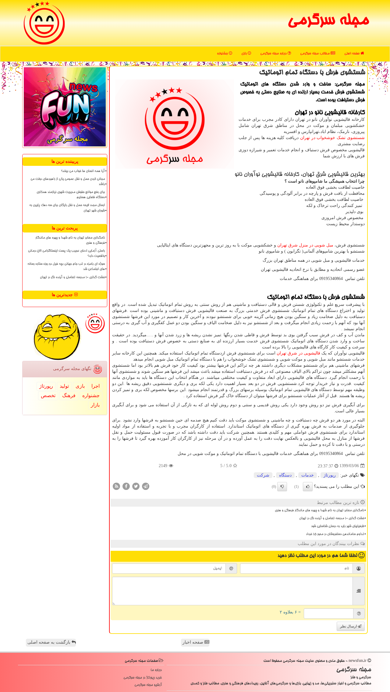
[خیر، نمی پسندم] (282, 486)
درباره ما (156, 670)
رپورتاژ (330, 475)
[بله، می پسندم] (308, 486)
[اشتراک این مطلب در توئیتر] (136, 486)
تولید (64, 386)
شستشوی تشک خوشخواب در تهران (332, 137)
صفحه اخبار (193, 642)
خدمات (307, 475)
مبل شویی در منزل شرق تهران (305, 245)
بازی (244, 54)
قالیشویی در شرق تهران (298, 353)
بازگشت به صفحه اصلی (49, 642)
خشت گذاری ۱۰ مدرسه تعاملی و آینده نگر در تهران (331, 518)
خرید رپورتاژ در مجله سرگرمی (142, 678)
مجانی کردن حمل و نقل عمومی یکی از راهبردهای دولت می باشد (67, 181)
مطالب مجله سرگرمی (315, 54)
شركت (263, 475)
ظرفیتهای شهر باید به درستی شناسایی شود (337, 526)
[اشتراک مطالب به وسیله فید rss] (116, 486)
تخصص (48, 395)
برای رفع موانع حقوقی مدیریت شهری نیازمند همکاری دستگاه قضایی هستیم (71, 194)
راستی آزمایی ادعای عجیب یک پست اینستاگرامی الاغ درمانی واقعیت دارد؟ (66, 253)
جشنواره (223, 54)
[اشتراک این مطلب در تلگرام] (145, 486)
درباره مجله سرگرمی (274, 54)
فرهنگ (69, 395)
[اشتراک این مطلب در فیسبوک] (126, 486)
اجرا (95, 386)
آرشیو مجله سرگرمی (148, 685)
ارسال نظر (349, 626)
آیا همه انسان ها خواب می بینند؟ (83, 171)
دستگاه (285, 475)
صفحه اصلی (352, 54)
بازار (95, 404)
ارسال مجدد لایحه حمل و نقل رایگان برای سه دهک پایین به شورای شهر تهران (67, 208)
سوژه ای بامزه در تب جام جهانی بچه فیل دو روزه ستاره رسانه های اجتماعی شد (66, 266)
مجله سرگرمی (328, 21)
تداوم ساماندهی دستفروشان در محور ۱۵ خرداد (335, 534)
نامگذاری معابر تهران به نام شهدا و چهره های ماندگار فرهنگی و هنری (319, 510)
